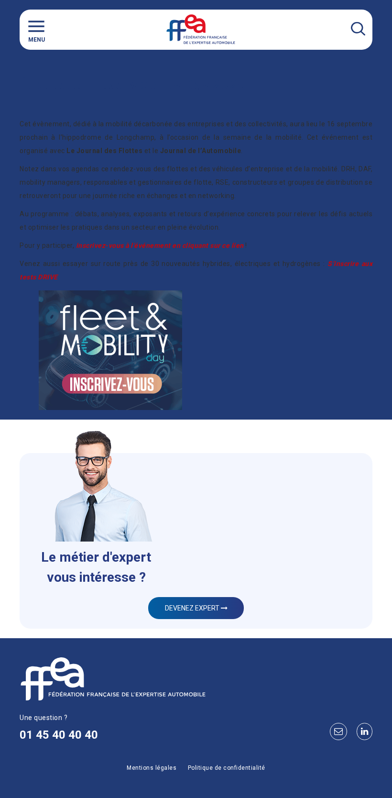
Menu (36, 39)
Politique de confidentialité (226, 768)
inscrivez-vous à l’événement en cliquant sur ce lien (160, 245)
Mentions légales (151, 768)
